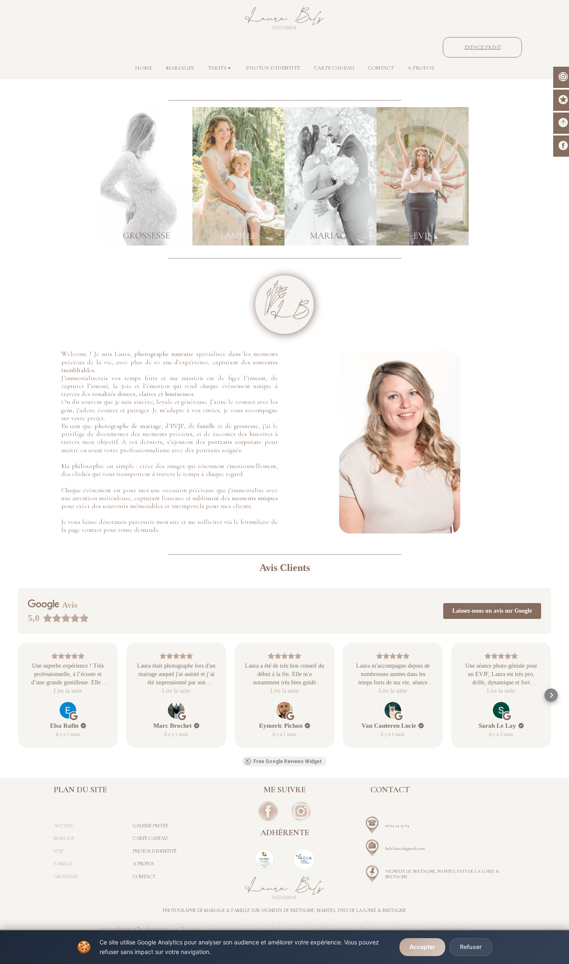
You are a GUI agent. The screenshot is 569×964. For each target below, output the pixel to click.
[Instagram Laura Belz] (301, 811)
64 (406, 825)
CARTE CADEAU (150, 838)
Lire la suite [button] (68, 691)
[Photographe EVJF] (423, 176)
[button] (18, 695)
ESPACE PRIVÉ (482, 47)
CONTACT (144, 876)
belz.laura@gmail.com (405, 848)
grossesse (246, 426)
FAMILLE (63, 863)
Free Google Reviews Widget (287, 761)
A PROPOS (143, 863)
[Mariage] (330, 176)
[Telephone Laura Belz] (372, 825)
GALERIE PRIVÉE (150, 826)
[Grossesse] (146, 176)
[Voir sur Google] (68, 710)
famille (206, 426)
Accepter (422, 946)
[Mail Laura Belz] (372, 848)
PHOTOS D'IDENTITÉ (155, 851)
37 (402, 825)
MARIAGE (64, 838)
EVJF (177, 426)
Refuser (471, 946)
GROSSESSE (66, 876)
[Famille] (238, 176)
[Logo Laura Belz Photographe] (284, 18)
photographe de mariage (128, 426)
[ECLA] (304, 859)
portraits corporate (235, 442)
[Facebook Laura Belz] (268, 811)
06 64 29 (392, 825)
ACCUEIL (64, 826)
